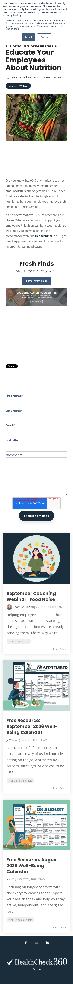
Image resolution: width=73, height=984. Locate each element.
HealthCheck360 (22, 77)
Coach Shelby (21, 607)
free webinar (43, 236)
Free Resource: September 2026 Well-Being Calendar (32, 726)
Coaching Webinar (18, 641)
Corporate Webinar (18, 86)
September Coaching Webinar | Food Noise (31, 596)
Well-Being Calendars (20, 780)
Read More (59, 649)
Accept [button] (28, 37)
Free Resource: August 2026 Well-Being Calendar (32, 866)
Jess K (10, 740)
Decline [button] (44, 37)
